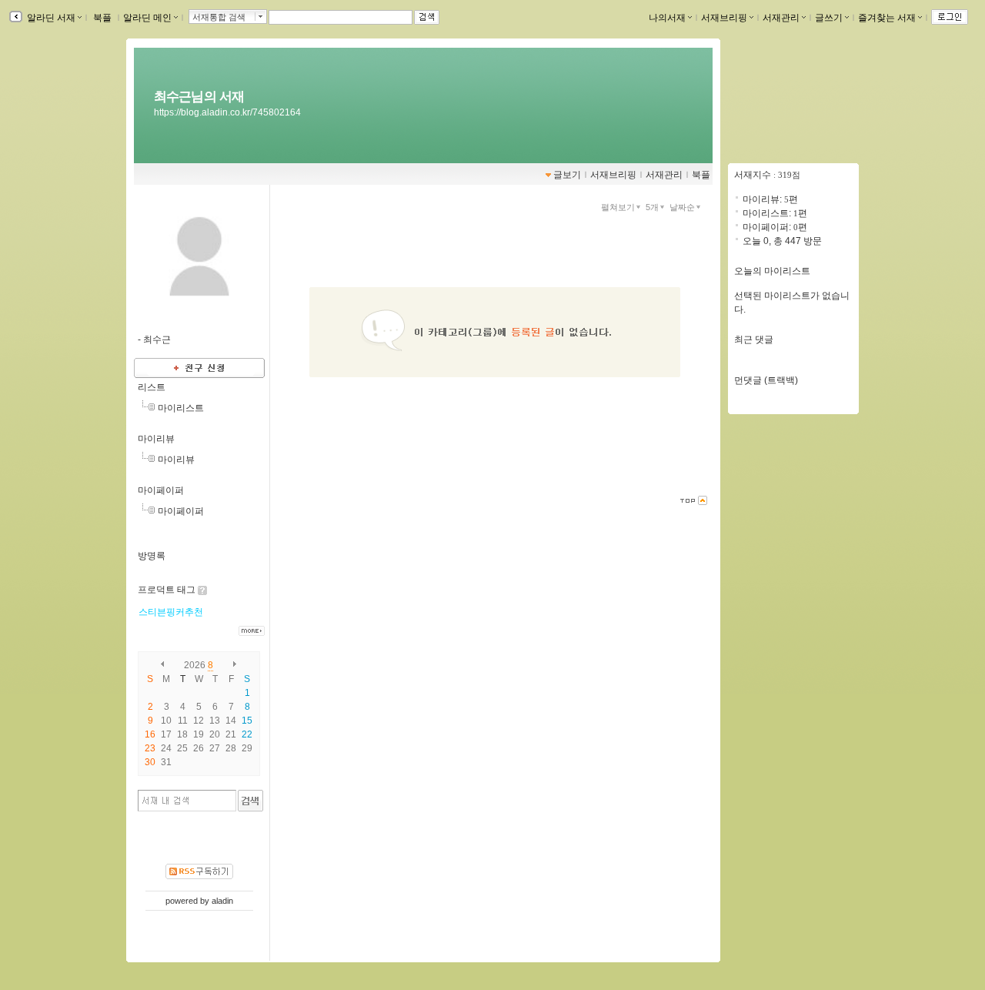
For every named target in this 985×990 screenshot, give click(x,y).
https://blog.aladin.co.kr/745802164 (227, 112)
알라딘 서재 (50, 17)
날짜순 (682, 207)
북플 (102, 17)
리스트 (151, 387)
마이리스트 (181, 408)
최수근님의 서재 (199, 96)
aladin (222, 900)
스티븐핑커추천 (171, 612)
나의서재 (667, 17)
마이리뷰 (156, 438)
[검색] (250, 800)
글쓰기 (829, 17)
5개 (652, 207)
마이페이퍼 (161, 490)
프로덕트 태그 (166, 589)
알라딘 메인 (147, 17)
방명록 (151, 555)
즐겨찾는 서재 (887, 17)
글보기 (567, 174)
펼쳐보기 (618, 207)
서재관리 (781, 17)
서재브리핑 (724, 17)
